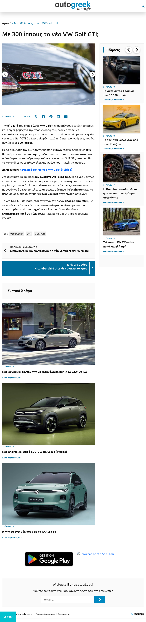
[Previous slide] (5, 74)
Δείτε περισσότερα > (12, 377)
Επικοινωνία (63, 614)
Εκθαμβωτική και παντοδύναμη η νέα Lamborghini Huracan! (49, 250)
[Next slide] (92, 74)
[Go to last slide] (128, 49)
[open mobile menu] (2, 6)
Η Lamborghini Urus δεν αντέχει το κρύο (61, 268)
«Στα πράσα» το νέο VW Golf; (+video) (46, 169)
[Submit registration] (99, 599)
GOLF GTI (40, 233)
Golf (29, 233)
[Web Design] (137, 614)
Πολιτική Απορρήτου (45, 614)
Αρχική (6, 23)
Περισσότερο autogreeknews (16, 614)
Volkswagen (16, 233)
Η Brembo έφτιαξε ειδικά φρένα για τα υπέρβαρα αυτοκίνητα (120, 193)
